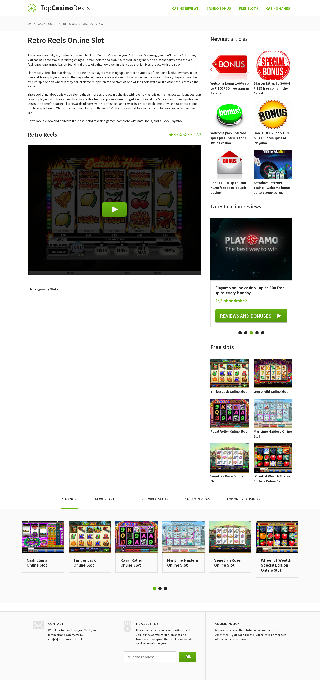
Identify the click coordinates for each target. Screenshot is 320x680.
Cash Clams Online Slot (37, 562)
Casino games (278, 8)
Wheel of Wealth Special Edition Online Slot (276, 565)
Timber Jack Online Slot (85, 562)
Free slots (248, 8)
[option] (251, 272)
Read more (69, 499)
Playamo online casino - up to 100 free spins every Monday (250, 290)
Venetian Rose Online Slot (227, 562)
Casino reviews (185, 8)
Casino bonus (219, 8)
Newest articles (109, 499)
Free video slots (154, 499)
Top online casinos (243, 499)
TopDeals (65, 8)
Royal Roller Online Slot (131, 562)
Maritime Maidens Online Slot (183, 562)
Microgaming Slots (44, 289)
